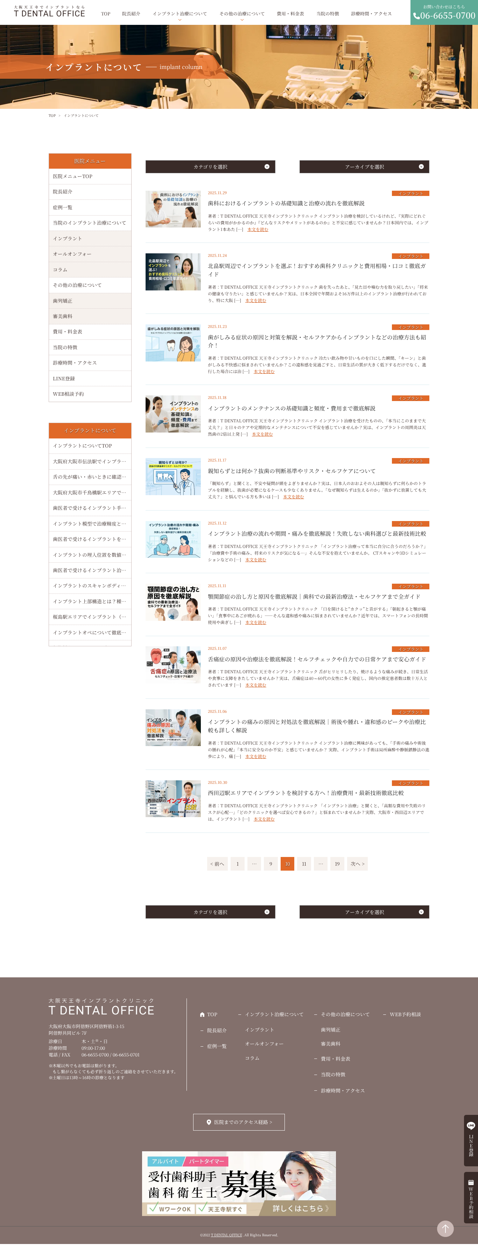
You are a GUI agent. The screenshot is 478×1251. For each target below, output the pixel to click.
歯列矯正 (62, 300)
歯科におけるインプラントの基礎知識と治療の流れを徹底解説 (286, 203)
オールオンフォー (72, 253)
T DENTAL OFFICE (226, 1234)
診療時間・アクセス (371, 13)
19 (337, 863)
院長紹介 (131, 13)
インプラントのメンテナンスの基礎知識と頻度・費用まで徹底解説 (291, 408)
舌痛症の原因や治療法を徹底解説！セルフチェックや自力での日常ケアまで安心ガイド (317, 659)
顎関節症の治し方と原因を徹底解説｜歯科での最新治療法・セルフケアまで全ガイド (314, 596)
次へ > (358, 863)
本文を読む (257, 229)
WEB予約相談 (405, 1014)
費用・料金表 (290, 13)
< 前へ (217, 863)
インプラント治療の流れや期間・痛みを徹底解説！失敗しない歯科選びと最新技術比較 (317, 533)
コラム (60, 269)
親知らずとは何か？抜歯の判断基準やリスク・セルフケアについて (292, 471)
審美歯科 (62, 315)
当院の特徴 (327, 13)
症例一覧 (62, 207)
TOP (105, 13)
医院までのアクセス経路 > (243, 1121)
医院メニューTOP (72, 176)
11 (304, 863)
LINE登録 (64, 378)
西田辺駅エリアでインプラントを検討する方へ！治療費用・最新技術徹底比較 (306, 793)
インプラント (410, 193)
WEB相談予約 (68, 393)
